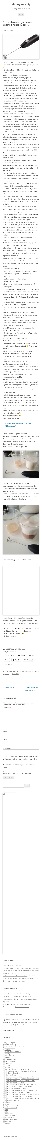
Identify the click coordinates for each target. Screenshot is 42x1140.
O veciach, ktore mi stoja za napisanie (18, 1069)
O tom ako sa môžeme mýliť (16, 1088)
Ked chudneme (10, 1061)
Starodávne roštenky (23, 994)
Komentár (7, 708)
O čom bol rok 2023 (13, 1073)
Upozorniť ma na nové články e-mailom (17, 773)
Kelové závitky (9, 687)
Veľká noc (8, 1121)
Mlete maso (9, 1063)
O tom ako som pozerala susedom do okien (21, 1085)
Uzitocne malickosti (11, 1119)
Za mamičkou (11, 1075)
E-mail (5, 740)
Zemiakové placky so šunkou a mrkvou (15, 976)
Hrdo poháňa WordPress (10, 1136)
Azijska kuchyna (10, 1044)
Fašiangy (8, 1054)
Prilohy (7, 1104)
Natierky (8, 1067)
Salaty (7, 1112)
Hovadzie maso (10, 1056)
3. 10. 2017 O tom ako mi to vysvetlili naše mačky (23, 1098)
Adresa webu (7, 748)
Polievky (7, 1102)
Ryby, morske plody (12, 1106)
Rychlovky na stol (11, 1108)
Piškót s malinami (8, 966)
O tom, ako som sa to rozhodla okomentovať (22, 1090)
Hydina (7, 1057)
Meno (5, 731)
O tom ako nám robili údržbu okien (19, 1086)
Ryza (6, 1110)
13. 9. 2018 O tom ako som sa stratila (19, 1096)
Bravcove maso (10, 1048)
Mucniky (8, 1065)
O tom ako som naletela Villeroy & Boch (20, 1081)
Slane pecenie (10, 1116)
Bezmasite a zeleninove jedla (15, 1046)
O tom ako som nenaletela (15, 1083)
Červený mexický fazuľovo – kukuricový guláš (17, 968)
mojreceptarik (7, 996)
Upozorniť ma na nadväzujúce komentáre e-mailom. (18, 766)
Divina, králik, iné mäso (13, 1052)
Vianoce (7, 1123)
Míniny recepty (21, 4)
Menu (21, 14)
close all (13, 1042)
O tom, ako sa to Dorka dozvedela (18, 1092)
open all (5, 1042)
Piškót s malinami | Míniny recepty (14, 999)
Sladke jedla (9, 1114)
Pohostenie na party (12, 1100)
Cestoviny (8, 1050)
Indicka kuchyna (10, 1059)
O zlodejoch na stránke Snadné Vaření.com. (22, 1071)
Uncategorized (10, 1117)
